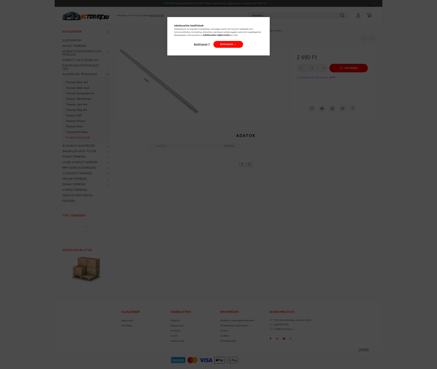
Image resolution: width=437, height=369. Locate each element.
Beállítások (200, 44)
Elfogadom (226, 44)
